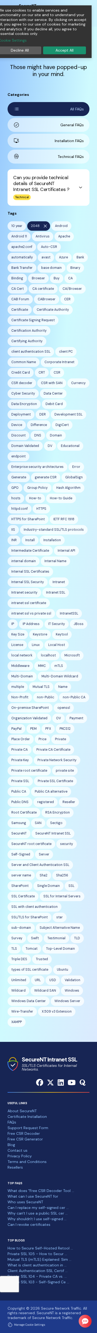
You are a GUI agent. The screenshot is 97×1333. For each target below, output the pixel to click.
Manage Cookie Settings (29, 1325)
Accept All (65, 50)
